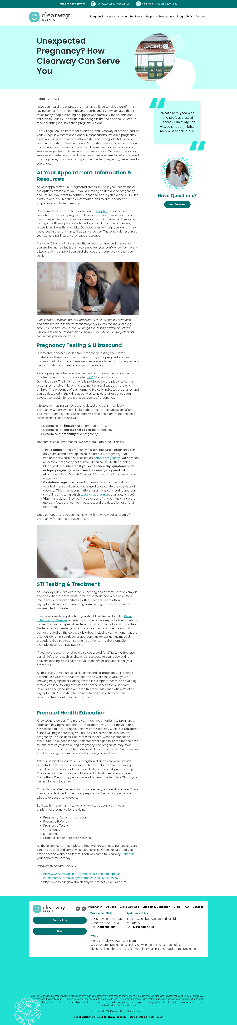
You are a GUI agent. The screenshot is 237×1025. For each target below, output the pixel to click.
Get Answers (177, 204)
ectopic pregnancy (107, 458)
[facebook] (78, 908)
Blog (180, 16)
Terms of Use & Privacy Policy (145, 1017)
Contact (201, 16)
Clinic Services (131, 16)
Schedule (128, 854)
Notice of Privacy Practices (111, 1017)
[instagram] (84, 908)
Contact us (59, 920)
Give (60, 931)
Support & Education (158, 16)
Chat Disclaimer (84, 1017)
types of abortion (93, 494)
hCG (90, 377)
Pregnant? (96, 16)
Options (112, 16)
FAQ (189, 16)
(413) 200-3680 (169, 3)
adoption (102, 211)
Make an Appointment (72, 3)
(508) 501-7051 (123, 3)
